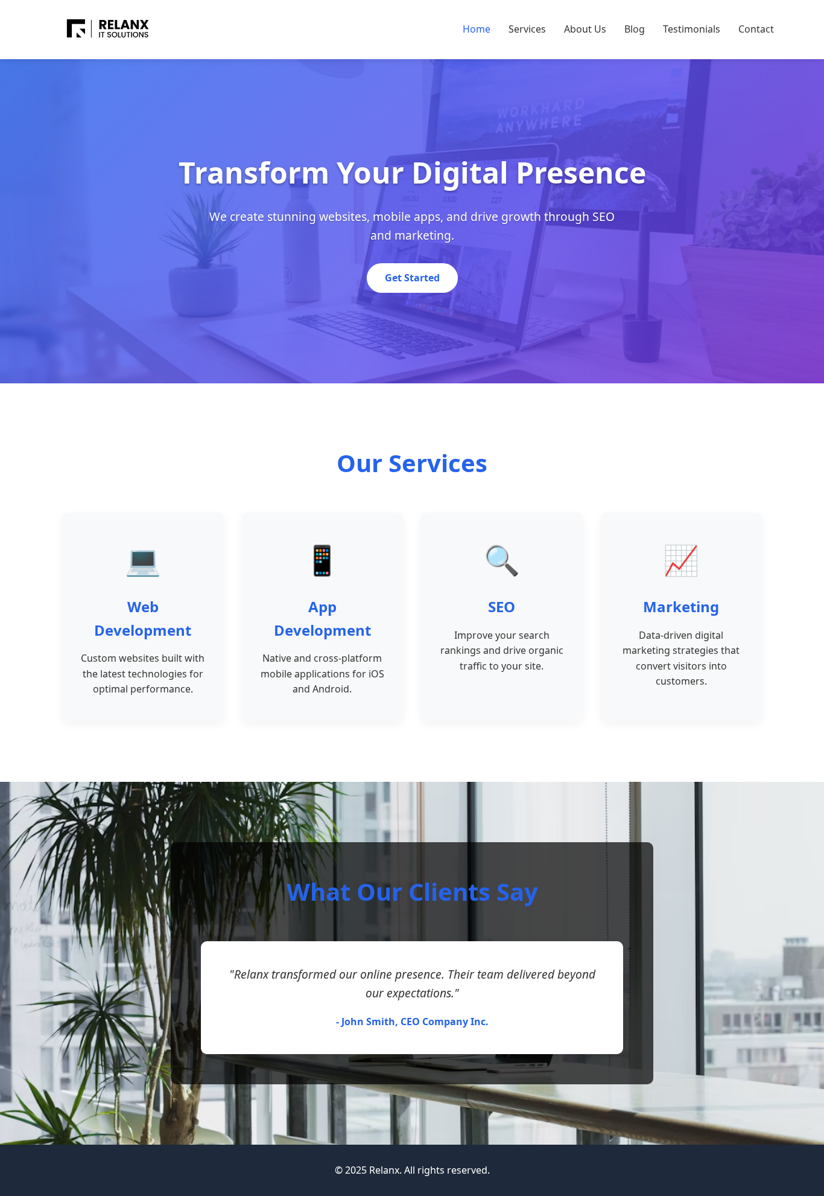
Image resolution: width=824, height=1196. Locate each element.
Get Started (412, 277)
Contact (756, 29)
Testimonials (691, 29)
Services (527, 29)
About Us (585, 29)
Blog (634, 29)
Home (476, 29)
